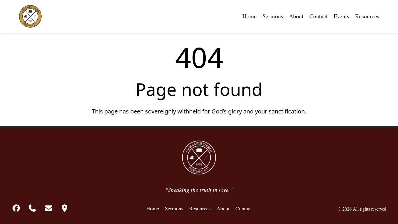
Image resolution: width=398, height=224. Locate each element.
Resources (367, 16)
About (296, 16)
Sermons (273, 16)
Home (249, 16)
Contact (318, 16)
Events (341, 16)
